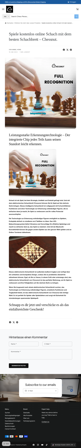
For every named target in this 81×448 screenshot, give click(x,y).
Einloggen (73, 2)
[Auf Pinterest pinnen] (71, 50)
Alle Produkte (27, 415)
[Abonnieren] (56, 390)
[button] (3, 9)
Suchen (7, 413)
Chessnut (12, 445)
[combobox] (45, 16)
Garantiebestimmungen (12, 421)
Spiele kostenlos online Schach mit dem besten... (57, 23)
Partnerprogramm (29, 421)
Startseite (10, 23)
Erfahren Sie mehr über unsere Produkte (27, 23)
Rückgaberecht (10, 418)
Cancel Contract (10, 429)
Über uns (26, 418)
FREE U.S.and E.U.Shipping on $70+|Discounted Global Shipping (25, 2)
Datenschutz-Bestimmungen (10, 425)
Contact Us (45, 422)
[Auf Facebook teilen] (64, 50)
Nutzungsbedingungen (12, 415)
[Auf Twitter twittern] (67, 50)
